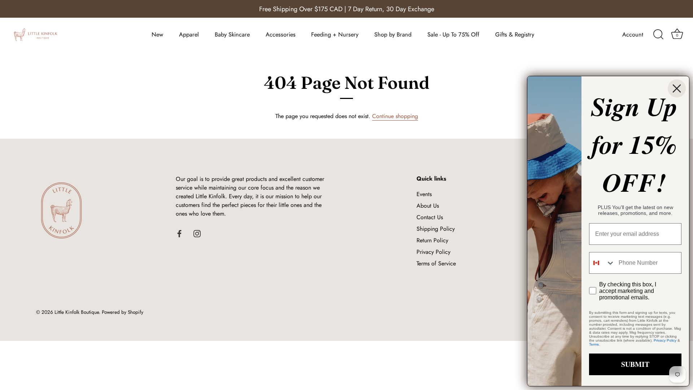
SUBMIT (635, 364)
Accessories (281, 34)
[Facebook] (179, 233)
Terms (594, 344)
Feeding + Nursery (334, 34)
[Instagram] (197, 233)
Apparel (189, 34)
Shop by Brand (392, 34)
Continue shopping (395, 116)
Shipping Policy (436, 229)
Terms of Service (436, 263)
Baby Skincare (232, 34)
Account (632, 34)
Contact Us (430, 217)
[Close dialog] (677, 88)
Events (424, 194)
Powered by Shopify (122, 312)
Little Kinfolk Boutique (77, 312)
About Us (428, 206)
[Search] (658, 35)
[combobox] (602, 262)
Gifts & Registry (514, 34)
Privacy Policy (433, 252)
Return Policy (432, 240)
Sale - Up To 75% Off (453, 34)
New (157, 34)
